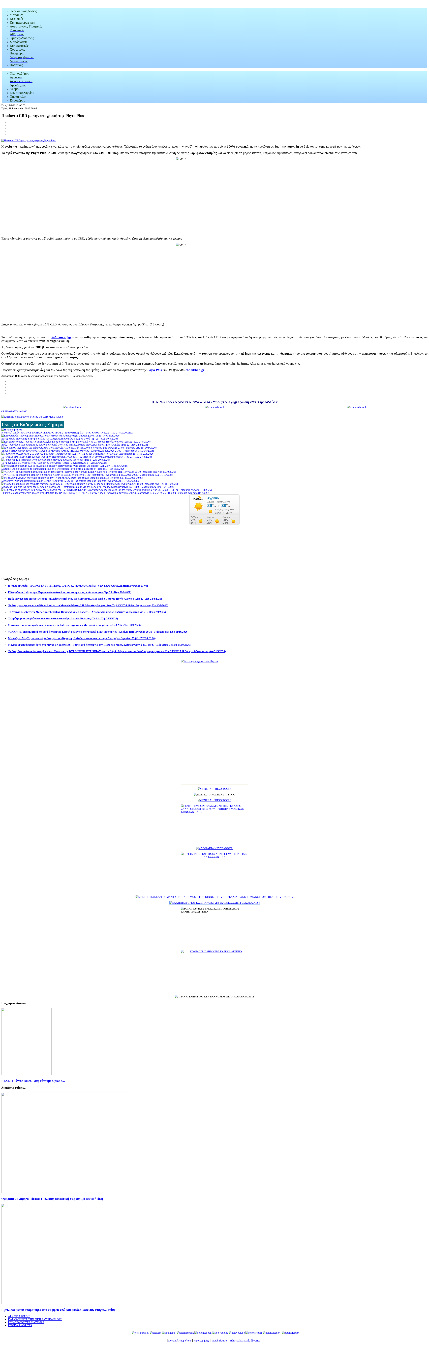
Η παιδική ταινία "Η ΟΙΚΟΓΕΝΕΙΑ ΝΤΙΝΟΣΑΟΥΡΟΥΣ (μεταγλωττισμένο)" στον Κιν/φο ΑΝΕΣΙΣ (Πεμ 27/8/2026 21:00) (67, 432)
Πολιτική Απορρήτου (179, 1340)
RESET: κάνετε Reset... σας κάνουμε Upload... (33, 1081)
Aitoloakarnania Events (245, 1340)
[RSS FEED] (253, 1332)
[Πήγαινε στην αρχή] (155, 1332)
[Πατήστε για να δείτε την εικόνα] (28, 140)
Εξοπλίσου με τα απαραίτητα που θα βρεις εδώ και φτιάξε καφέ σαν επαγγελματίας (58, 1310)
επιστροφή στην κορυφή (14, 411)
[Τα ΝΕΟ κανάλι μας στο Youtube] (237, 1332)
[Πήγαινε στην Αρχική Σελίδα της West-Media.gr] (140, 1332)
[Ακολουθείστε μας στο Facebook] (185, 1332)
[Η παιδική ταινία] (11, 429)
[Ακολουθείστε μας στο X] (202, 1332)
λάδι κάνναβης (61, 337)
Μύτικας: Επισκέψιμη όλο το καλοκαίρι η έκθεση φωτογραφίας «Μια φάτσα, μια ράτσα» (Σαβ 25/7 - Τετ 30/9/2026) (63, 468)
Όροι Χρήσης (201, 1340)
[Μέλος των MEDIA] (289, 1332)
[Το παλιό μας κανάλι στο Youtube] (220, 1332)
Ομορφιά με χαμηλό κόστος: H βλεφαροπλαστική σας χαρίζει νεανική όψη (52, 1198)
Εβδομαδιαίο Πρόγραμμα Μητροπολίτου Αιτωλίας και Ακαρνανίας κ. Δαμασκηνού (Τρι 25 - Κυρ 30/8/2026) (59, 438)
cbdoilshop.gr (195, 370)
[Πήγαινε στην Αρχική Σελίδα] (168, 1332)
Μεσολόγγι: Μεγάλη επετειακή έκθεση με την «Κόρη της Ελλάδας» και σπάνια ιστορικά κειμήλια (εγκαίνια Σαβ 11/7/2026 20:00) (70, 480)
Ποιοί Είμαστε (219, 1340)
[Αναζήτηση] (271, 1332)
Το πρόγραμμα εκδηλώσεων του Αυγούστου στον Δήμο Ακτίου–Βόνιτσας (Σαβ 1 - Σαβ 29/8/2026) (54, 462)
